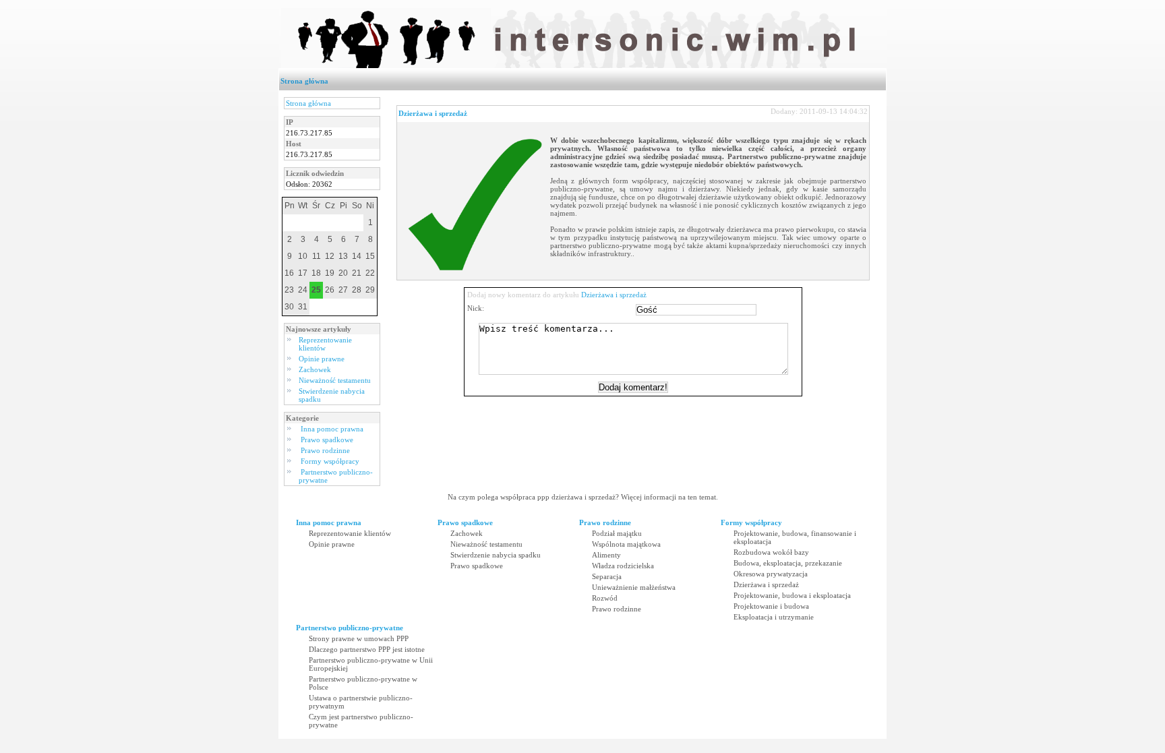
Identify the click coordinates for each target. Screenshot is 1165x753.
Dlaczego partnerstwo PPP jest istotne (367, 649)
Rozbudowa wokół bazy (771, 552)
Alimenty (606, 555)
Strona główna (304, 81)
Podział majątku (617, 533)
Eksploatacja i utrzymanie (774, 617)
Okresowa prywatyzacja (771, 574)
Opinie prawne (322, 359)
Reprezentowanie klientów (325, 344)
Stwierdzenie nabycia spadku (495, 555)
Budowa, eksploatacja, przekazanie (788, 563)
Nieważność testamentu (335, 380)
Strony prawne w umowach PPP (359, 638)
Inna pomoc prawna (332, 429)
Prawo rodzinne (325, 450)
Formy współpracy (330, 461)
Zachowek (315, 369)
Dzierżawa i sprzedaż (432, 113)
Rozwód (605, 598)
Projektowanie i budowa (771, 606)
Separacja (607, 576)
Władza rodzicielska (623, 566)
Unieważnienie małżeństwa (634, 587)
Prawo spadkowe (327, 439)
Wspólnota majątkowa (626, 544)
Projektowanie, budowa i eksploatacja (792, 595)
